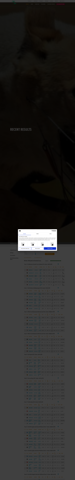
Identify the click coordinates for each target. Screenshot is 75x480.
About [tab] (50, 233)
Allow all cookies (50, 248)
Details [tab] (37, 233)
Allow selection (37, 248)
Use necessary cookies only (25, 248)
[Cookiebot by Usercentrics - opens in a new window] (52, 231)
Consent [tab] (24, 233)
